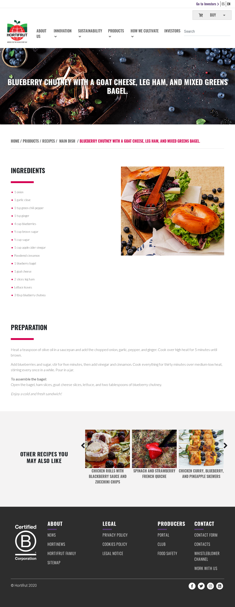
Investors (172, 31)
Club (162, 544)
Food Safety (167, 553)
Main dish (67, 141)
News (52, 535)
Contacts (202, 544)
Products (31, 141)
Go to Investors (206, 3)
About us (41, 33)
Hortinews (56, 544)
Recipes (48, 141)
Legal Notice (113, 553)
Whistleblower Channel (207, 556)
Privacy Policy (115, 535)
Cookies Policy (115, 544)
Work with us (205, 568)
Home (15, 141)
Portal (163, 535)
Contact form (206, 535)
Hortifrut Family (62, 553)
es (223, 3)
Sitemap (54, 562)
